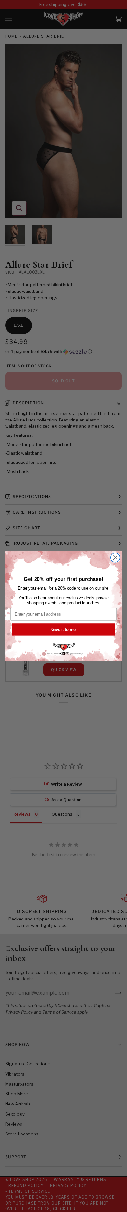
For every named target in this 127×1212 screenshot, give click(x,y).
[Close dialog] (115, 557)
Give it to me (63, 629)
